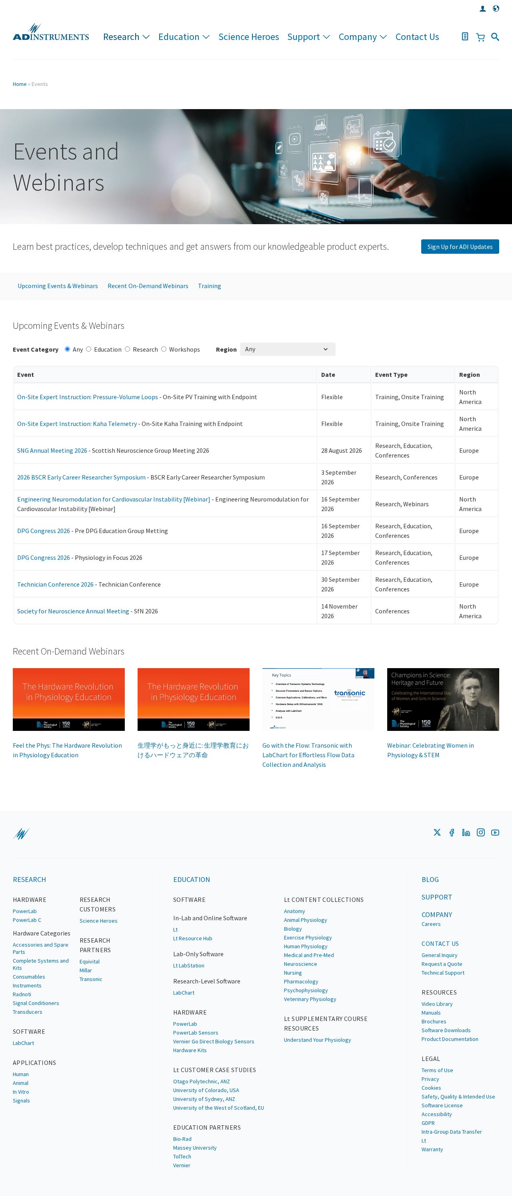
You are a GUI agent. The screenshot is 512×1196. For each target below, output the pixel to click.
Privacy (430, 1079)
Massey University (195, 1147)
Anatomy (294, 911)
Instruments (27, 985)
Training (209, 286)
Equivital (90, 961)
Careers (431, 923)
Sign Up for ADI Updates (460, 247)
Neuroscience (300, 963)
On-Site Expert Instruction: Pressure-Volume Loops (87, 397)
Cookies (431, 1087)
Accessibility (437, 1114)
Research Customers (98, 904)
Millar (86, 970)
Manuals (431, 1012)
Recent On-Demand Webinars (148, 286)
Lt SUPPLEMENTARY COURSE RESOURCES (326, 1023)
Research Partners (95, 945)
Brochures (434, 1021)
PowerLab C (27, 919)
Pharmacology (301, 981)
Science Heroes (248, 36)
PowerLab (25, 911)
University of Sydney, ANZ (204, 1098)
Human (21, 1074)
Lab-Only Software (198, 954)
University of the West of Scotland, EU (218, 1107)
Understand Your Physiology (317, 1039)
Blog (430, 879)
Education (179, 36)
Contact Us (417, 36)
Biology (293, 928)
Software (29, 1031)
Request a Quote (442, 963)
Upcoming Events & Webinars (58, 286)
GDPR (428, 1122)
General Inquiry (440, 955)
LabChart (23, 1043)
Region (226, 349)
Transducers (27, 1011)
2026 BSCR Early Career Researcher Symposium (81, 477)
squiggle (21, 834)
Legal (431, 1059)
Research (121, 36)
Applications (34, 1063)
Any (78, 349)
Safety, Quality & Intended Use (458, 1096)
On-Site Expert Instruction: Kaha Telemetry (77, 424)
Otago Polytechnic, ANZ (201, 1081)
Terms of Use (437, 1070)
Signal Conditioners (36, 1003)
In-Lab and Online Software (210, 918)
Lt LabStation (188, 965)
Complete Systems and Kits (41, 964)
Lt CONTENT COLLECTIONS (324, 899)
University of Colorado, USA (206, 1090)
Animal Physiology (305, 919)
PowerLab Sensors (195, 1032)
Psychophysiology (306, 990)
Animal (20, 1083)
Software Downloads (446, 1030)
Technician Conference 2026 (55, 584)
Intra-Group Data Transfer (452, 1131)
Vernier (181, 1165)
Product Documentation (450, 1039)
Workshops (184, 349)
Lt (175, 929)
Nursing (293, 972)
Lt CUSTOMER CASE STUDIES (214, 1070)
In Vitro (21, 1091)
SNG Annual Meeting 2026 (52, 450)
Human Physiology (306, 946)
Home (20, 84)
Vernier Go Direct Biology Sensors (213, 1041)
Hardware (29, 899)
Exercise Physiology (308, 937)
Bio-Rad (182, 1138)
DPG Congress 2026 (43, 531)
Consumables (29, 976)
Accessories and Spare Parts (40, 948)
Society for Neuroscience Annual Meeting (73, 611)
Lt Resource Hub (192, 938)
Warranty (432, 1149)
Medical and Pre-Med (309, 955)
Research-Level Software (206, 981)
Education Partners (207, 1127)
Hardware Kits (190, 1050)
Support (303, 36)
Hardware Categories (41, 933)
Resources (439, 992)
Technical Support (443, 972)
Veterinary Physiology (310, 999)
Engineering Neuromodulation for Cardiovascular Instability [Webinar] (113, 499)
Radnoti (22, 994)
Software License (442, 1105)
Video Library (437, 1003)
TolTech (182, 1156)
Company (358, 36)
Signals (21, 1100)
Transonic (91, 979)
